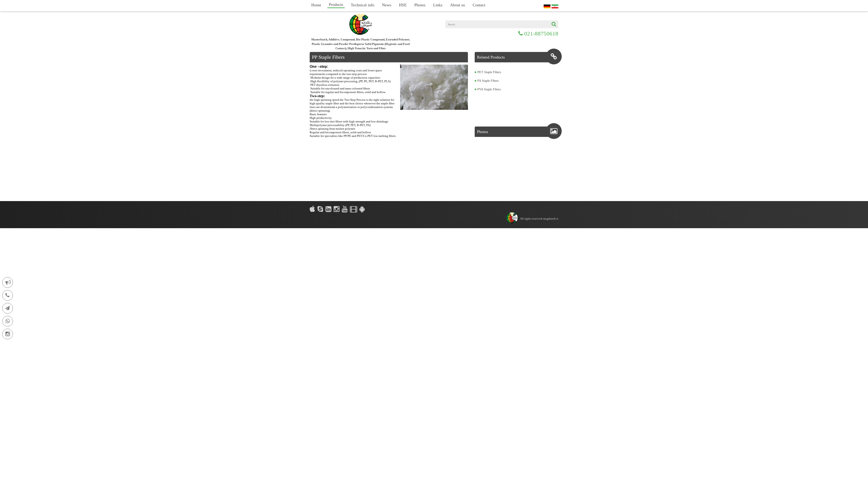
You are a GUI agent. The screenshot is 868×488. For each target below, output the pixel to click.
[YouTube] (345, 209)
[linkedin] (328, 209)
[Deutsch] (547, 6)
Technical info (362, 5)
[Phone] (7, 295)
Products (336, 4)
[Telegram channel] (7, 308)
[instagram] (337, 209)
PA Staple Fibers (488, 80)
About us (457, 5)
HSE (403, 5)
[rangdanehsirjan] (320, 209)
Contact (479, 5)
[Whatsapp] (7, 321)
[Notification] (7, 282)
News (386, 5)
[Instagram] (7, 334)
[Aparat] (353, 209)
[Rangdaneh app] (362, 209)
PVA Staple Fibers (489, 89)
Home (316, 5)
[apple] (312, 209)
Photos (419, 5)
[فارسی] (555, 6)
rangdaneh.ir (550, 218)
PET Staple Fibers (489, 72)
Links (437, 5)
